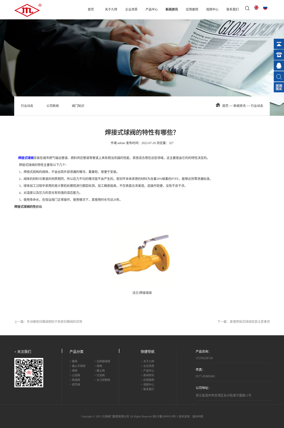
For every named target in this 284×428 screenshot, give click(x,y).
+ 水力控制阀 (102, 380)
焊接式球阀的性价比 (28, 206)
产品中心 (151, 9)
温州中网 (197, 416)
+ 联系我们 (147, 389)
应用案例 (192, 9)
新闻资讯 (172, 9)
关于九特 (111, 9)
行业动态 (27, 106)
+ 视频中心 (147, 384)
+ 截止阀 (99, 370)
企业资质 (131, 9)
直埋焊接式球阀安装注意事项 (250, 321)
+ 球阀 (98, 366)
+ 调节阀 (75, 384)
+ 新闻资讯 (147, 375)
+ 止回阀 (75, 375)
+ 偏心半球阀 (77, 366)
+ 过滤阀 (99, 375)
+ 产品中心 (147, 370)
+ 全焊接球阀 (102, 361)
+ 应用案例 (147, 380)
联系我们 (232, 9)
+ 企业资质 (147, 366)
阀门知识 (78, 106)
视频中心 (212, 9)
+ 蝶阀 (73, 361)
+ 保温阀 (75, 380)
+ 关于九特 (147, 361)
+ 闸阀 (73, 370)
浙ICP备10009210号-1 (165, 416)
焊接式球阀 (26, 165)
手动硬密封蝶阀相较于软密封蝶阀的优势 (54, 321)
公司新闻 (52, 106)
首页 (91, 9)
